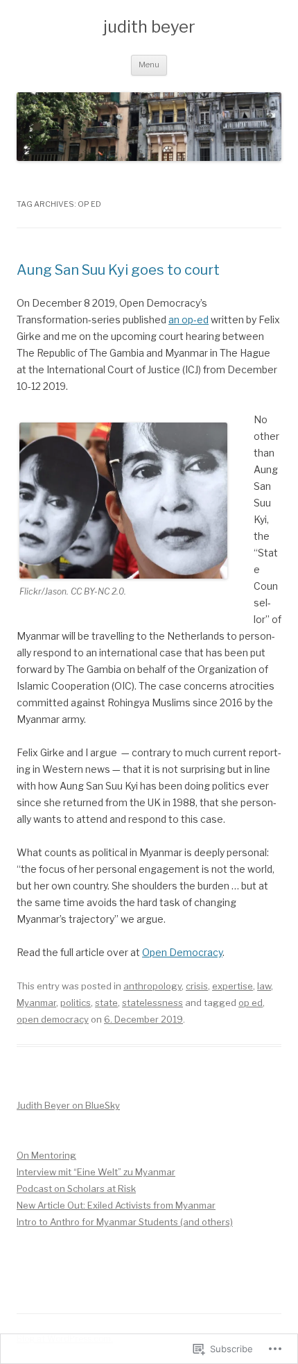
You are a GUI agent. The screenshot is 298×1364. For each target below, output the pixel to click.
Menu (149, 64)
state (106, 1002)
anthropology (152, 985)
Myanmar (36, 1002)
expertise (232, 985)
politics (75, 1002)
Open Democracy (182, 952)
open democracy (53, 1019)
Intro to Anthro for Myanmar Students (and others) (125, 1221)
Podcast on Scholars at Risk (76, 1188)
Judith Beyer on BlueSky (68, 1105)
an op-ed (188, 319)
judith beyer (149, 27)
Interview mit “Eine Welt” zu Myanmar (96, 1171)
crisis (197, 985)
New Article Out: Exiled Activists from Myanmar (116, 1205)
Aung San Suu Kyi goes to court (118, 270)
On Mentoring (46, 1155)
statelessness (152, 1002)
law (264, 985)
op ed (250, 1002)
